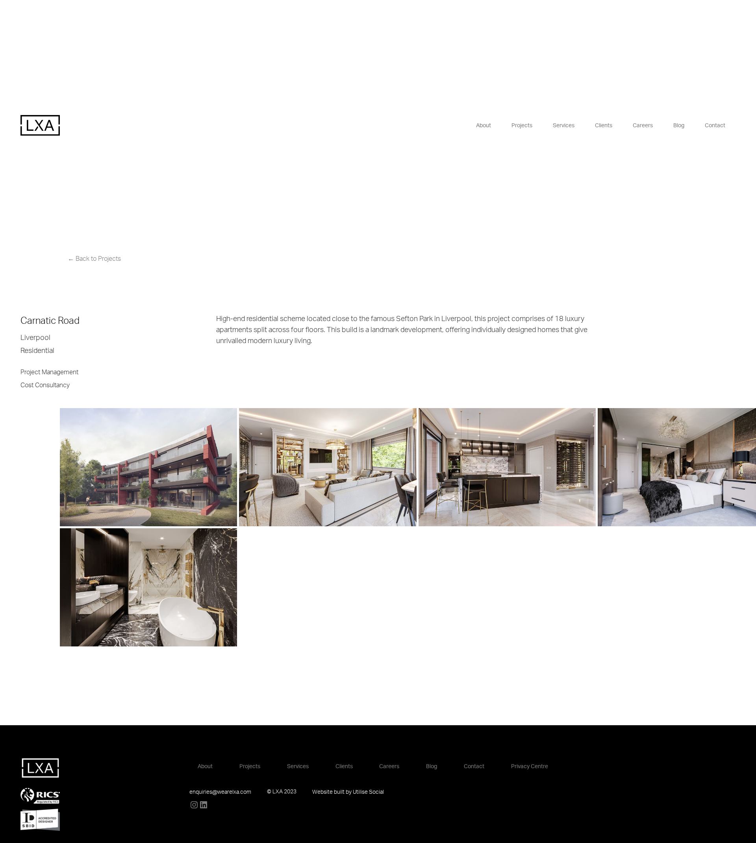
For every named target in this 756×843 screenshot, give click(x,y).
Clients (603, 125)
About (483, 125)
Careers (643, 125)
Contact (715, 125)
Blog (678, 125)
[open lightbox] (109, 467)
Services (563, 125)
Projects (521, 125)
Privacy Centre (529, 766)
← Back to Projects (94, 259)
